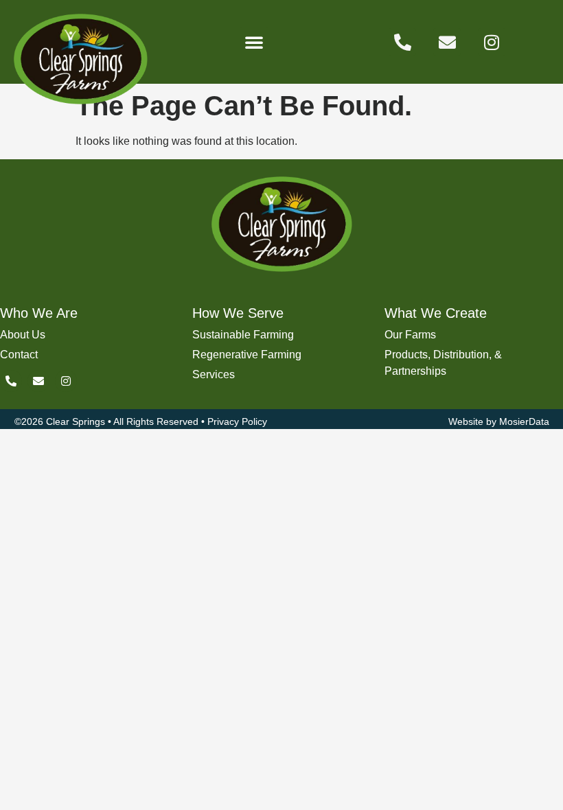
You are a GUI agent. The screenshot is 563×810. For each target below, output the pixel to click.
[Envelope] (447, 42)
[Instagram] (491, 42)
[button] (254, 41)
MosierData (524, 421)
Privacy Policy (237, 421)
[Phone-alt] (402, 42)
